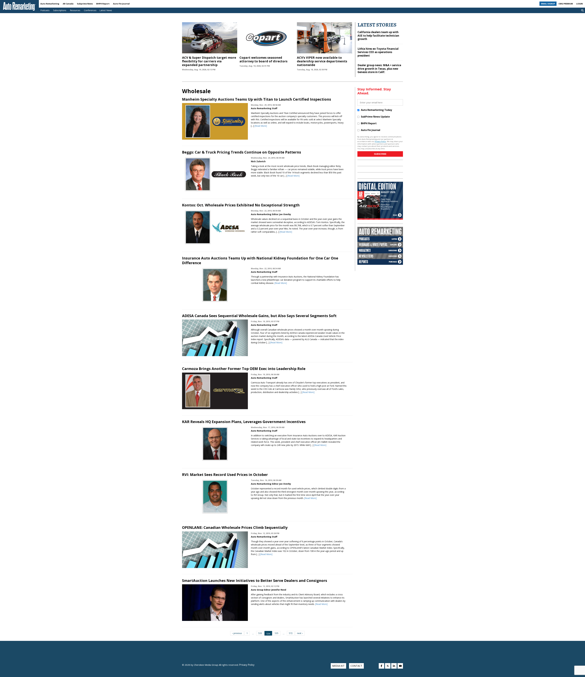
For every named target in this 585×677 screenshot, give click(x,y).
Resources (75, 10)
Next (299, 633)
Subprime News (85, 3)
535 (276, 633)
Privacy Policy (380, 141)
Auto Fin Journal (121, 3)
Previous (238, 633)
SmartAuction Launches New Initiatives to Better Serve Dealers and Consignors (254, 580)
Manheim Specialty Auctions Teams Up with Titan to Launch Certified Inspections (256, 99)
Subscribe (380, 154)
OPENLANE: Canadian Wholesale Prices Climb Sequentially (235, 527)
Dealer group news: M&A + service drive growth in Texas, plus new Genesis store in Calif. (379, 68)
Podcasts (45, 10)
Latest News (105, 10)
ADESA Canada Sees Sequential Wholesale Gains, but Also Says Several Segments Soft (259, 315)
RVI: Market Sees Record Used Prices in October (225, 474)
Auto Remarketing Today (376, 110)
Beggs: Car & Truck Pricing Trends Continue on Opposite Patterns (241, 152)
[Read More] (261, 125)
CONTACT (356, 666)
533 (260, 633)
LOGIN (579, 3)
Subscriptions (59, 10)
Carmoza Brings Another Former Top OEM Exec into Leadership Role (243, 368)
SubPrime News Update (375, 116)
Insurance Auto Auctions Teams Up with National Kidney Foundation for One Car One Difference (260, 260)
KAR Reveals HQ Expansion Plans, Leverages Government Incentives (244, 421)
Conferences (90, 10)
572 (290, 633)
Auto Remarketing (49, 3)
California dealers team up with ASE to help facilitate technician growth (378, 35)
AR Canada (68, 3)
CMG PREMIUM (565, 3)
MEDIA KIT (338, 666)
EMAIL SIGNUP (548, 3)
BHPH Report (103, 3)
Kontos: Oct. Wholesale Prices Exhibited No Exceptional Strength (241, 205)
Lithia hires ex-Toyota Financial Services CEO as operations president (378, 52)
